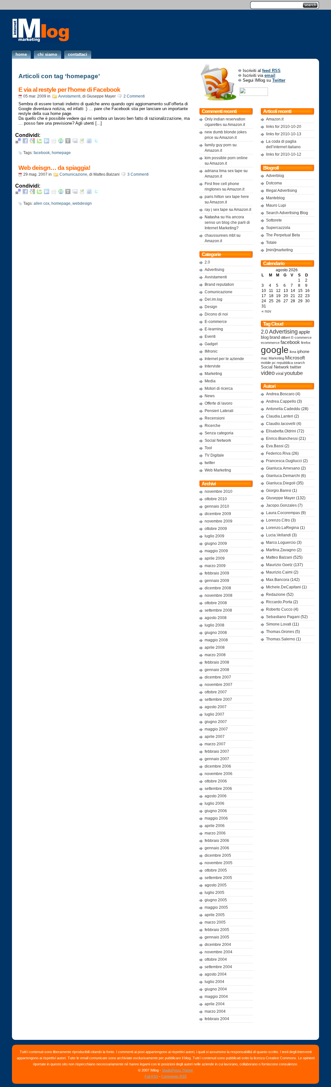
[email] (75, 142)
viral (279, 373)
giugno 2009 (216, 543)
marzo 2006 (215, 833)
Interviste (212, 366)
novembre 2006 (218, 773)
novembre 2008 (218, 595)
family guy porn (218, 145)
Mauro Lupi (276, 205)
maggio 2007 (216, 729)
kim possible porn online (226, 158)
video (268, 372)
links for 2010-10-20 (283, 126)
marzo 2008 (215, 655)
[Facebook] (25, 142)
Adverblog (275, 175)
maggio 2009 (216, 551)
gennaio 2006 (217, 848)
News (210, 396)
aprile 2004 (215, 1004)
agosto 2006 (216, 796)
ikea (293, 352)
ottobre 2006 (216, 781)
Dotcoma (274, 183)
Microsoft (295, 357)
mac (264, 358)
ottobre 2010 (216, 499)
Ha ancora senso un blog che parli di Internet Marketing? (227, 222)
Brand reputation (219, 284)
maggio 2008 (216, 640)
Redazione (275, 594)
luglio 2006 (214, 803)
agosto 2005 (216, 885)
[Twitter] (96, 142)
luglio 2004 (214, 981)
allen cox (41, 203)
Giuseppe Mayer (280, 498)
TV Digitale (214, 455)
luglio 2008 (214, 625)
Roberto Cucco (279, 609)
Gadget (211, 344)
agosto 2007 (216, 707)
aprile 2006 (215, 825)
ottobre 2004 (216, 959)
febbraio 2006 (217, 840)
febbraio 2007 (217, 751)
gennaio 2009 (217, 580)
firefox (306, 343)
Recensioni (215, 418)
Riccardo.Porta (279, 602)
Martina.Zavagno (281, 550)
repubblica (285, 363)
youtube (293, 373)
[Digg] (53, 142)
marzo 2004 (215, 1011)
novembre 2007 (218, 684)
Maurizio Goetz (279, 565)
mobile (266, 363)
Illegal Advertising (281, 190)
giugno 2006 (216, 811)
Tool (208, 448)
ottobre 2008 (216, 603)
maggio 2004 (216, 996)
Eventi (210, 336)
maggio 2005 (216, 907)
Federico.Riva (278, 453)
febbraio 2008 (217, 662)
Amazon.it (236, 124)
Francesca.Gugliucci (284, 461)
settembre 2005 (218, 877)
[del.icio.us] (18, 142)
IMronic (211, 351)
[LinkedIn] (46, 142)
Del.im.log (213, 299)
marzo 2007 (215, 744)
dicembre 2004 (218, 944)
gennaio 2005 (217, 937)
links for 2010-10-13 (283, 134)
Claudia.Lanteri (279, 416)
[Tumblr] (67, 142)
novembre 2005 (218, 863)
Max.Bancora (277, 579)
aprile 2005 (215, 915)
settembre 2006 (218, 788)
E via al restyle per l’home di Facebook (69, 89)
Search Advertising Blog (287, 213)
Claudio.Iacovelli (280, 423)
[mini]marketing (279, 250)
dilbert (285, 337)
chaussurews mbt (220, 235)
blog (265, 337)
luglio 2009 (214, 536)
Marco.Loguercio (281, 542)
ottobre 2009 (216, 528)
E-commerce (216, 321)
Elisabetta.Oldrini (281, 431)
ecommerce (270, 343)
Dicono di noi (216, 314)
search (299, 363)
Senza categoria (219, 433)
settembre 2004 (218, 967)
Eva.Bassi (274, 446)
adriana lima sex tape (223, 171)
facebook (42, 152)
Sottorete (274, 220)
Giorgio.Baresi (278, 490)
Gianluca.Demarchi (283, 475)
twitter (210, 463)
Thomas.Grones (280, 631)
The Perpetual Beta (283, 235)
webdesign (82, 203)
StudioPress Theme (177, 1070)
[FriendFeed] (89, 142)
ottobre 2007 (216, 692)
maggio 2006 (216, 818)
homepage (61, 152)
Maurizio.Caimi (279, 572)
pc (274, 363)
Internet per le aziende (224, 359)
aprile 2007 (215, 736)
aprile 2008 (215, 647)
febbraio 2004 (217, 1019)
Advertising (214, 269)
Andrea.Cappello (281, 401)
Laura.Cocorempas (283, 513)
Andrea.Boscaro (280, 394)
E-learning (214, 329)
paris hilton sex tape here (227, 196)
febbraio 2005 (217, 929)
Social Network (218, 440)
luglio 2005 (214, 892)
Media (210, 381)
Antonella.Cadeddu (283, 409)
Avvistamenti (69, 96)
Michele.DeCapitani (283, 587)
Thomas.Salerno (280, 639)
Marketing (213, 373)
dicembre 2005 (218, 855)
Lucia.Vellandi (278, 535)
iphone (303, 351)
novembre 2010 (218, 491)
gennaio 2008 (217, 670)
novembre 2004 (218, 952)
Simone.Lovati (278, 624)
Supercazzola (278, 227)
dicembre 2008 (218, 588)
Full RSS (151, 1076)
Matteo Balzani (279, 557)
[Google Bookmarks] (32, 142)
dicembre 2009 (218, 514)
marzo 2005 (215, 922)
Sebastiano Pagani (283, 617)
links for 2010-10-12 (283, 154)
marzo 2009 (215, 566)
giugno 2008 (216, 632)
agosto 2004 (216, 974)
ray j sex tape (216, 209)
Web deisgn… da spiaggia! (54, 167)
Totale (271, 242)
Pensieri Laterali (219, 411)
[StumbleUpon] (60, 142)
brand (275, 337)
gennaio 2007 (217, 759)
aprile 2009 (215, 558)
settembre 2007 (218, 699)
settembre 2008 (218, 610)
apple (304, 332)
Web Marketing (218, 470)
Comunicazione (73, 174)
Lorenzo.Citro (278, 520)
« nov (266, 311)
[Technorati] (39, 142)
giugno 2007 (216, 721)
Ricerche (212, 425)
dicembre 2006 (218, 766)
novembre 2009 (218, 521)
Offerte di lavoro (218, 403)
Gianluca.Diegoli (280, 483)
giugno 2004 (216, 989)
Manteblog (275, 198)
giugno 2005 (216, 900)
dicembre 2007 (218, 677)
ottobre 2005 (216, 870)
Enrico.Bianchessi (282, 438)
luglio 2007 (214, 714)
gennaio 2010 (217, 506)
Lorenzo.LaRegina (282, 527)
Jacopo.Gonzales (281, 505)
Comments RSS (174, 1076)
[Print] (82, 142)
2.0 (207, 262)
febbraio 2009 (217, 573)
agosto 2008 (216, 618)
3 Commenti (138, 174)
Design (211, 307)
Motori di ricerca (219, 388)
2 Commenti (134, 96)
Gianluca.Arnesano (283, 468)
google (275, 350)
